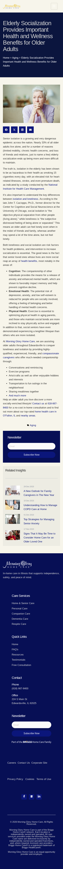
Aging (15, 57)
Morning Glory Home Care (20, 341)
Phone (15, 684)
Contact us (38, 403)
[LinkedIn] (39, 797)
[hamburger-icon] (54, 6)
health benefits (29, 261)
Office (15, 695)
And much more (17, 395)
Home (6, 57)
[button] (6, 129)
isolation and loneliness (25, 199)
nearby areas (28, 415)
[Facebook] (24, 797)
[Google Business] (31, 797)
